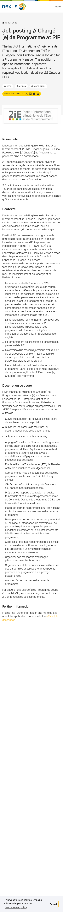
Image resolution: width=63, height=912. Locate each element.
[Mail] (38, 94)
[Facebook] (34, 94)
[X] (26, 94)
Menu (58, 6)
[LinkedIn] (30, 94)
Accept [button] (53, 904)
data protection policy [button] (16, 907)
